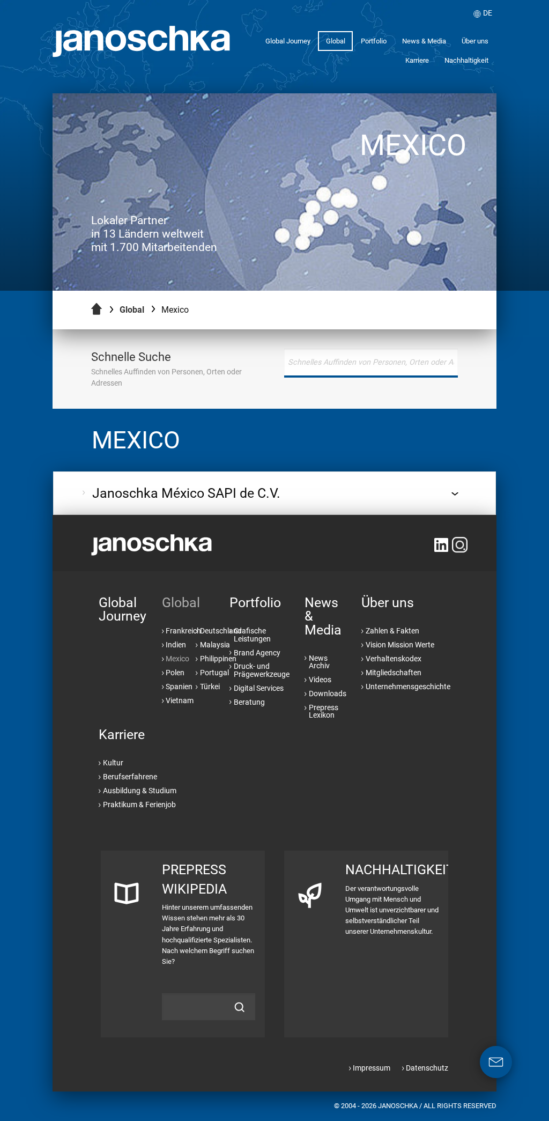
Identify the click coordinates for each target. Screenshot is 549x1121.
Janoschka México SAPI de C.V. (186, 493)
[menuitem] (287, 41)
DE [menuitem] (487, 13)
